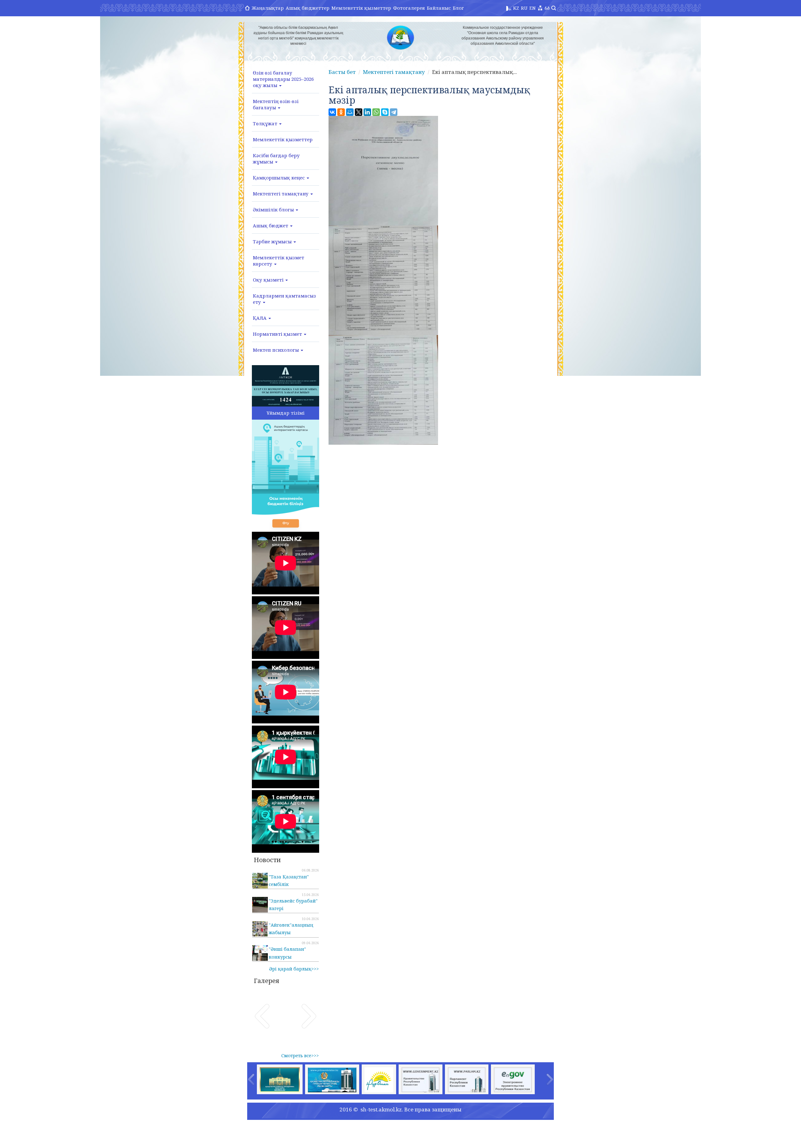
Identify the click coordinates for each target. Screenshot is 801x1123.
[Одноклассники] (341, 112)
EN (532, 8)
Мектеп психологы (276, 350)
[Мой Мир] (350, 112)
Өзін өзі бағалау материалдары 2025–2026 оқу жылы (283, 79)
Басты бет (342, 71)
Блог (458, 8)
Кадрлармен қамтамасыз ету (284, 298)
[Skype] (385, 112)
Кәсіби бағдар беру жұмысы (276, 158)
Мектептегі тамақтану (281, 193)
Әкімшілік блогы (274, 209)
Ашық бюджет (271, 225)
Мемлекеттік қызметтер (361, 8)
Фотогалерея (409, 8)
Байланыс (439, 8)
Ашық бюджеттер (307, 8)
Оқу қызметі (269, 280)
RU (524, 8)
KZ (516, 8)
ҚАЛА (260, 318)
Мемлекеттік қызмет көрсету (278, 260)
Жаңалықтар (268, 8)
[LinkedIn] (367, 112)
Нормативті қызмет (278, 334)
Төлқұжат (265, 123)
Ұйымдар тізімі (285, 413)
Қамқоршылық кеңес (279, 177)
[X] (358, 112)
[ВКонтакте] (332, 112)
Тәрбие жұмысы (273, 241)
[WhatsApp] (376, 112)
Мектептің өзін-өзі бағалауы (275, 104)
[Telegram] (393, 112)
